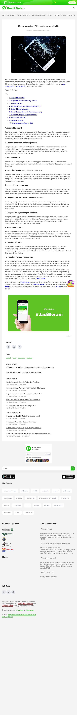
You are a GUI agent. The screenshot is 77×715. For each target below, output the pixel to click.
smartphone (21, 362)
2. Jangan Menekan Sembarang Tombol (23, 101)
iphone (14, 362)
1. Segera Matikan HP (17, 98)
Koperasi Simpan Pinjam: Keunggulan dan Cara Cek (24, 398)
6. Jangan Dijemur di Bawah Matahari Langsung (26, 112)
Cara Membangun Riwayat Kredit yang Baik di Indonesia (26, 392)
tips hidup (29, 362)
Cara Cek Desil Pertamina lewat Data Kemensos (23, 404)
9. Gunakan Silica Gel (16, 120)
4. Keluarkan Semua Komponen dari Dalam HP (25, 106)
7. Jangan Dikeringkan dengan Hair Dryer (23, 115)
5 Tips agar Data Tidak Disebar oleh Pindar (21, 426)
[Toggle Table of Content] (6, 94)
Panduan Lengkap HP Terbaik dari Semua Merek (23, 420)
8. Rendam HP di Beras (17, 117)
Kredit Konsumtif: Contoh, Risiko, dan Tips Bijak (23, 387)
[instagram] (14, 353)
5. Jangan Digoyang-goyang (19, 109)
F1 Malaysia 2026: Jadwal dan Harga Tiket (21, 410)
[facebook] (8, 353)
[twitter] (20, 353)
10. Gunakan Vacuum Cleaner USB (21, 123)
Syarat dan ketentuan (25, 610)
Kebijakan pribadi (8, 612)
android (8, 362)
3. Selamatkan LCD (16, 103)
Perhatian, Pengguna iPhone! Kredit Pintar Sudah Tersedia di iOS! (29, 438)
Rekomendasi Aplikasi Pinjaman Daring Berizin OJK (24, 432)
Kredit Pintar (52, 283)
